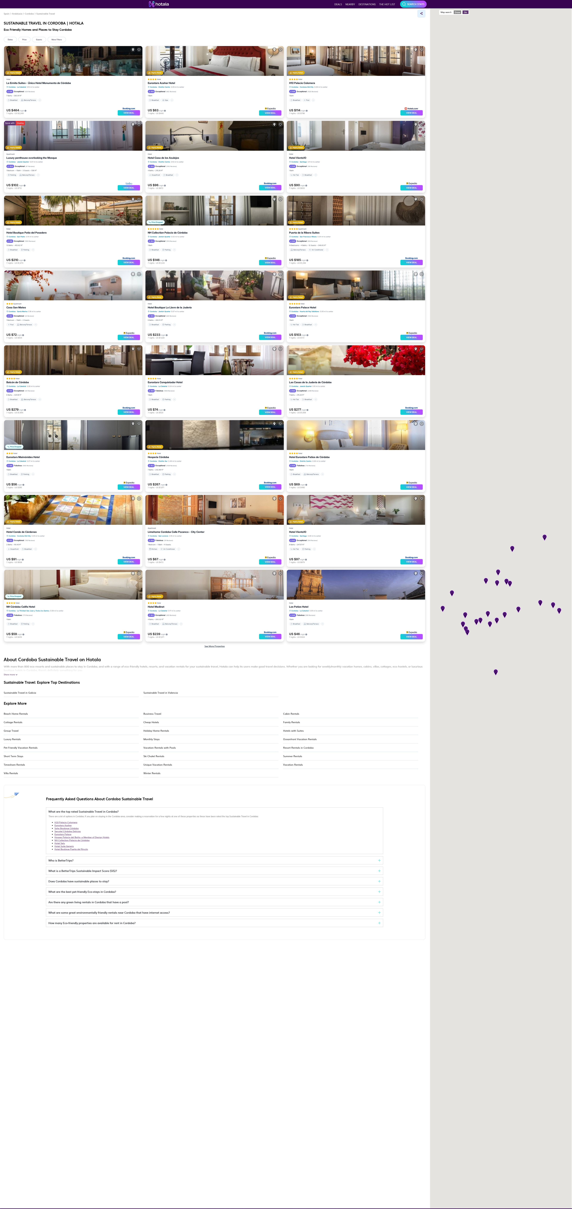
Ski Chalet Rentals (153, 756)
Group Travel (11, 730)
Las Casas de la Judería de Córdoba (310, 382)
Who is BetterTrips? (60, 860)
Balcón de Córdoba (17, 382)
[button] (486, 581)
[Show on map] (133, 49)
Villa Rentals (11, 773)
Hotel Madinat (156, 606)
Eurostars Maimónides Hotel (23, 457)
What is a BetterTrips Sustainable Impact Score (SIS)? (82, 871)
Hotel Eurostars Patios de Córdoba (309, 457)
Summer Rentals (292, 756)
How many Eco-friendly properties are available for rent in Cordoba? (92, 923)
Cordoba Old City (306, 87)
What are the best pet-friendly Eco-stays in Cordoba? (82, 892)
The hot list (387, 4)
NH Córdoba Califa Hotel (20, 606)
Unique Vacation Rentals (157, 764)
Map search (446, 12)
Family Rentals (291, 722)
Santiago (303, 162)
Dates (10, 39)
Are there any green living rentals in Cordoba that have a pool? (88, 902)
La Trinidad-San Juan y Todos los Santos (33, 611)
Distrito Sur (162, 461)
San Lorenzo (163, 536)
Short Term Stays (13, 756)
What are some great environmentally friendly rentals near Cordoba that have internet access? (109, 912)
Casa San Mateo (16, 307)
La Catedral (21, 87)
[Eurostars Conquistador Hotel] (214, 360)
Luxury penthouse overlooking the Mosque (31, 157)
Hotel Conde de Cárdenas (21, 531)
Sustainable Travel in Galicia (20, 692)
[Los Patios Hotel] (356, 585)
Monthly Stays (151, 739)
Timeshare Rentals (14, 764)
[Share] (421, 14)
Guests (39, 39)
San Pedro (21, 237)
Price (24, 39)
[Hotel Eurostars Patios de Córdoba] (356, 435)
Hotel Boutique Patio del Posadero (26, 232)
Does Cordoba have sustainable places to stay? (78, 881)
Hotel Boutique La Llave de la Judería (170, 307)
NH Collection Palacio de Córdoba (168, 232)
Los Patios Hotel (298, 606)
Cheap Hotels (151, 722)
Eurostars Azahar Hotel (161, 83)
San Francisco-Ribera (308, 237)
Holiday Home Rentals (156, 730)
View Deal (128, 113)
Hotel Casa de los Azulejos (163, 157)
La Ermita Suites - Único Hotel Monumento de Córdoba (38, 83)
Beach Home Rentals (16, 713)
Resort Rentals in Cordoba (298, 747)
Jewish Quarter (23, 162)
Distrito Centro (164, 87)
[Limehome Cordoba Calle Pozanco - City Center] (214, 510)
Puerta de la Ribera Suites (304, 232)
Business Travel (152, 713)
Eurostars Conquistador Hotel (165, 382)
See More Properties (215, 646)
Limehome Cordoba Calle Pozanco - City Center (176, 531)
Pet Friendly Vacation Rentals (21, 747)
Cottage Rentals (13, 722)
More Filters (57, 39)
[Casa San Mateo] (73, 285)
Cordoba (12, 87)
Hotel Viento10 (297, 157)
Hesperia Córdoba (158, 457)
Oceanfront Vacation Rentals (300, 739)
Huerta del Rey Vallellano (309, 311)
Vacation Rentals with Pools (159, 747)
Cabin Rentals (291, 713)
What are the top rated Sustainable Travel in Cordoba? (83, 811)
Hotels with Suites (293, 730)
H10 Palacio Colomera (302, 83)
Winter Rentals (151, 773)
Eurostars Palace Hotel (302, 307)
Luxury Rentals (12, 739)
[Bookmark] (139, 49)
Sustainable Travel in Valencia (160, 692)
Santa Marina (22, 311)
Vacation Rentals (293, 764)
